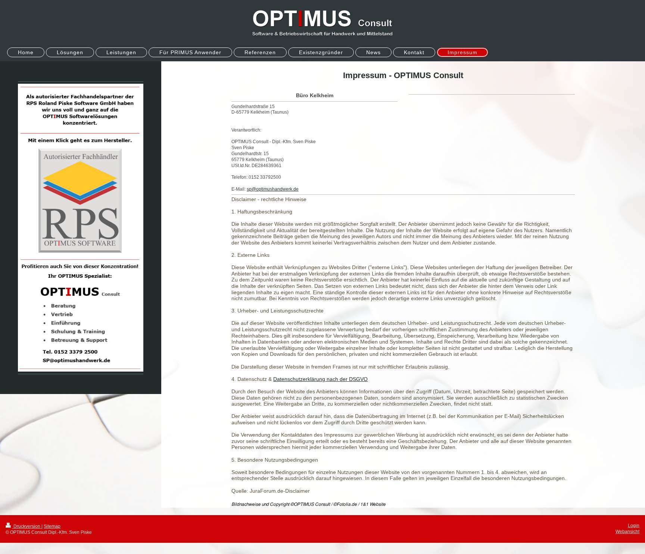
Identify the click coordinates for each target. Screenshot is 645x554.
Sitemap (52, 526)
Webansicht (627, 531)
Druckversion (26, 526)
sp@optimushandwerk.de (273, 189)
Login (633, 525)
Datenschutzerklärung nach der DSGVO (320, 379)
